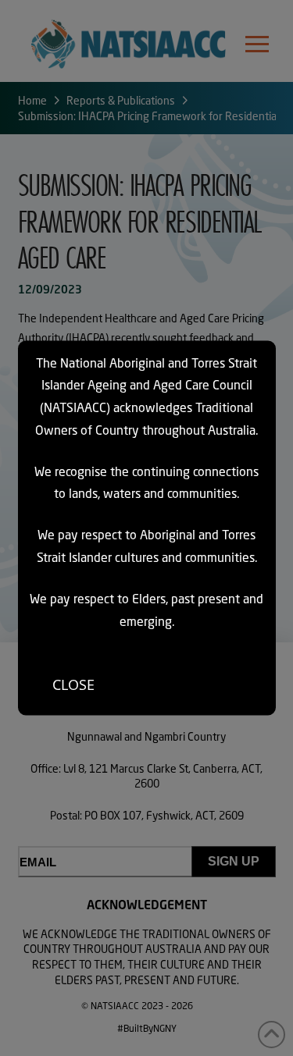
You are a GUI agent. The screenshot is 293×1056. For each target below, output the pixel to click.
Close (73, 683)
